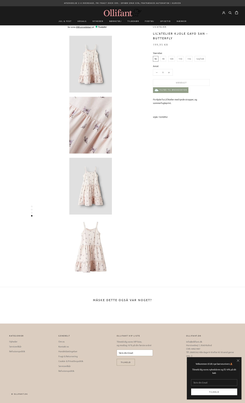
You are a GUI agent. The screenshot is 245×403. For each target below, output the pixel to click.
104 (171, 58)
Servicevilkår (15, 346)
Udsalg (82, 21)
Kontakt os (63, 346)
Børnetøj (115, 21)
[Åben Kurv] (236, 12)
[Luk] (238, 360)
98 (163, 58)
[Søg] (230, 12)
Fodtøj (149, 21)
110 (180, 58)
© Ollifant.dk (19, 394)
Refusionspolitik (17, 351)
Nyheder (98, 21)
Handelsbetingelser (67, 351)
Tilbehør (133, 21)
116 (189, 58)
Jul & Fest (65, 21)
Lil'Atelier (159, 27)
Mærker (182, 21)
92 (156, 58)
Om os (61, 341)
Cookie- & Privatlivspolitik (70, 361)
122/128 (200, 58)
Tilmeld (214, 392)
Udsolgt (181, 82)
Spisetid (165, 21)
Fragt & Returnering (68, 356)
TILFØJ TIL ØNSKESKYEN (173, 90)
